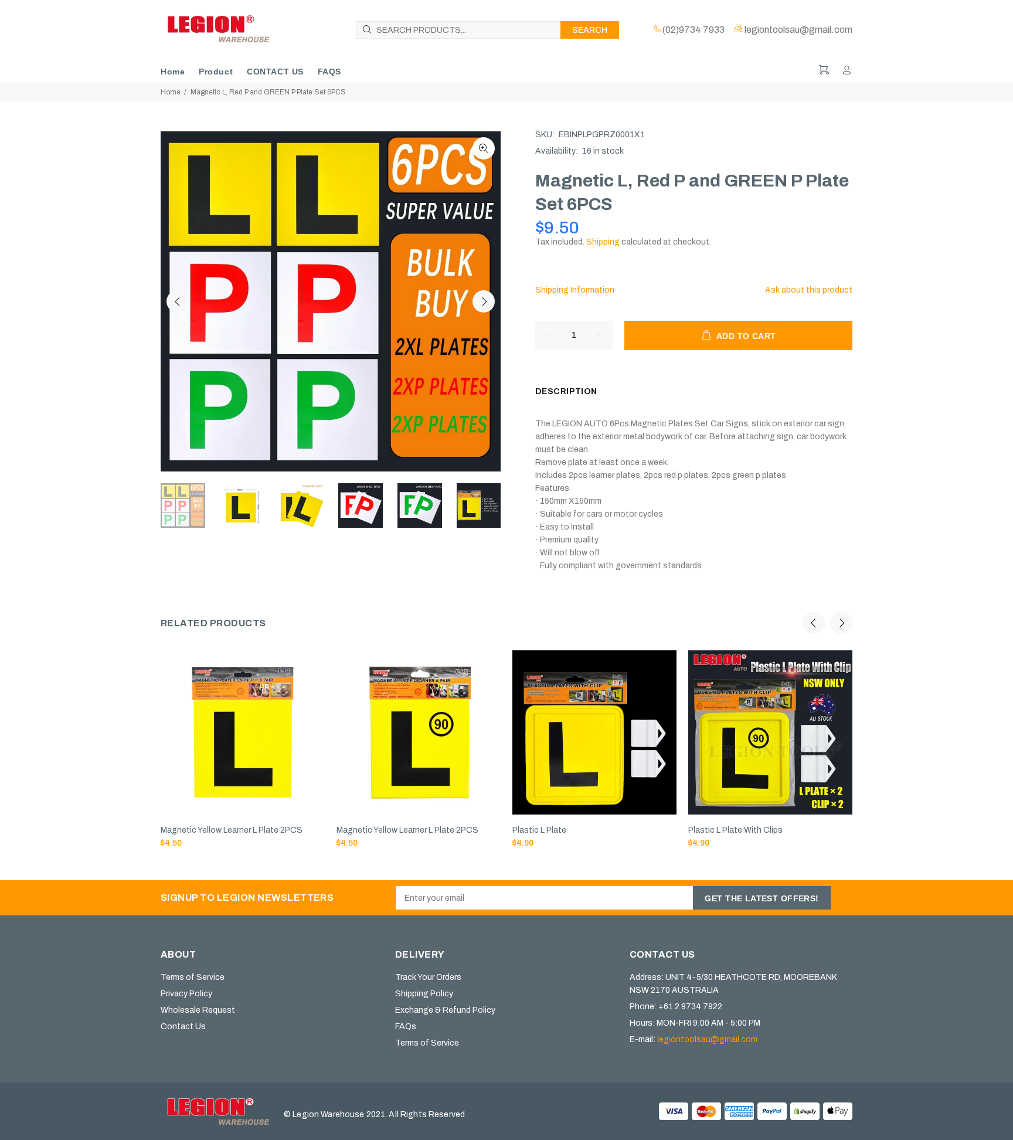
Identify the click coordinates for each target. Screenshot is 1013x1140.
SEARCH (589, 30)
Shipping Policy (424, 993)
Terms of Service (193, 977)
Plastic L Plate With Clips (735, 830)
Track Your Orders (428, 977)
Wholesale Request (198, 1010)
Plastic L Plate (539, 830)
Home (171, 92)
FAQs (405, 1026)
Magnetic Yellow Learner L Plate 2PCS (231, 830)
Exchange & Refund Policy (445, 1010)
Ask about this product (808, 290)
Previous (177, 301)
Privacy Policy (186, 993)
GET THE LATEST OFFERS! (761, 898)
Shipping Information (574, 290)
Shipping (603, 242)
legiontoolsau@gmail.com (707, 1039)
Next (483, 301)
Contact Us (183, 1026)
